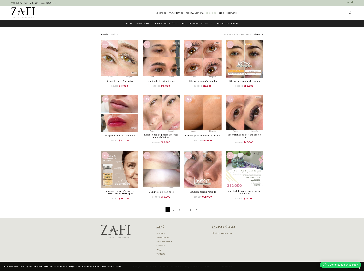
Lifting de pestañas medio (203, 81)
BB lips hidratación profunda (120, 135)
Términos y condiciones (222, 233)
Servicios (211, 13)
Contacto (231, 13)
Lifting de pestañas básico (120, 81)
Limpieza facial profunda (203, 192)
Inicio (105, 34)
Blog (221, 13)
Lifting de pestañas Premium (244, 81)
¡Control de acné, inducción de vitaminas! (244, 192)
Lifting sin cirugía (227, 23)
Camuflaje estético (166, 23)
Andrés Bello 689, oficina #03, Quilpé (40, 3)
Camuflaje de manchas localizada (202, 135)
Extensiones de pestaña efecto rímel (244, 136)
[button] (340, 265)
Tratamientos (176, 13)
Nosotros (161, 13)
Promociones (144, 23)
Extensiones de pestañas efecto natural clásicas (161, 136)
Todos (129, 23)
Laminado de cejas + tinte (161, 81)
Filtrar (257, 34)
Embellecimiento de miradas (197, 23)
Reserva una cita (195, 13)
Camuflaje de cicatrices (161, 192)
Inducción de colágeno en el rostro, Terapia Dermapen (120, 192)
